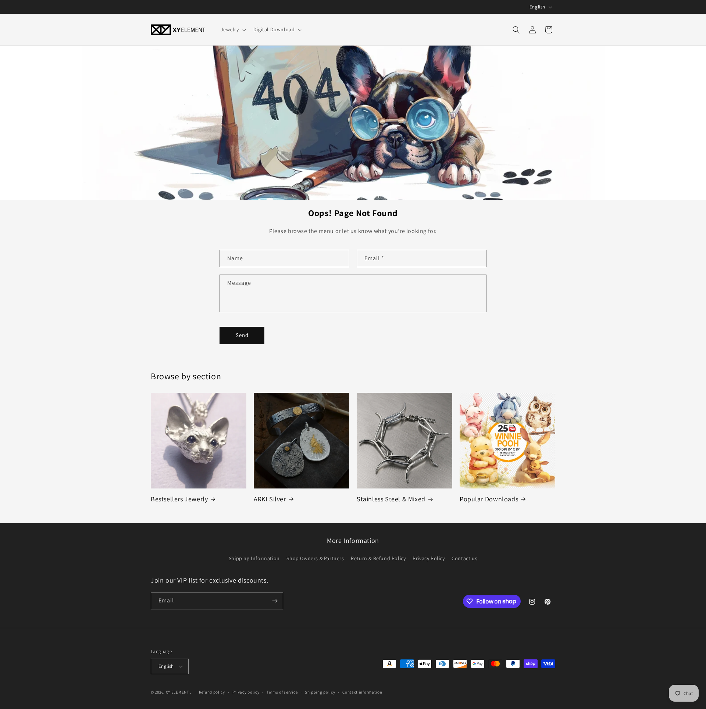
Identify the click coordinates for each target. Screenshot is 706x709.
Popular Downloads (489, 499)
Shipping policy (320, 692)
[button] (232, 29)
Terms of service (282, 692)
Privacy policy (246, 692)
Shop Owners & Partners (315, 558)
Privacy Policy (429, 558)
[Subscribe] (275, 600)
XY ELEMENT (177, 692)
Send (242, 335)
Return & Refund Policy (378, 558)
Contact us (464, 558)
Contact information (362, 692)
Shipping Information (254, 558)
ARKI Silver (270, 499)
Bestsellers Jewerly (179, 499)
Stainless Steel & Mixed (391, 499)
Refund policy (212, 692)
